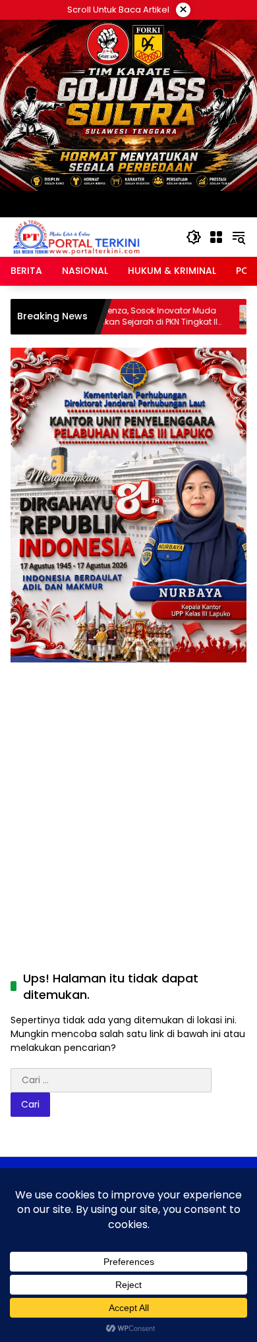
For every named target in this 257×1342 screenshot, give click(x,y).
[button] (194, 237)
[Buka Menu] (216, 237)
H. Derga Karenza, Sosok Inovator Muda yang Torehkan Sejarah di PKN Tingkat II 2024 (111, 317)
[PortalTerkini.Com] (76, 236)
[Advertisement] (128, 796)
